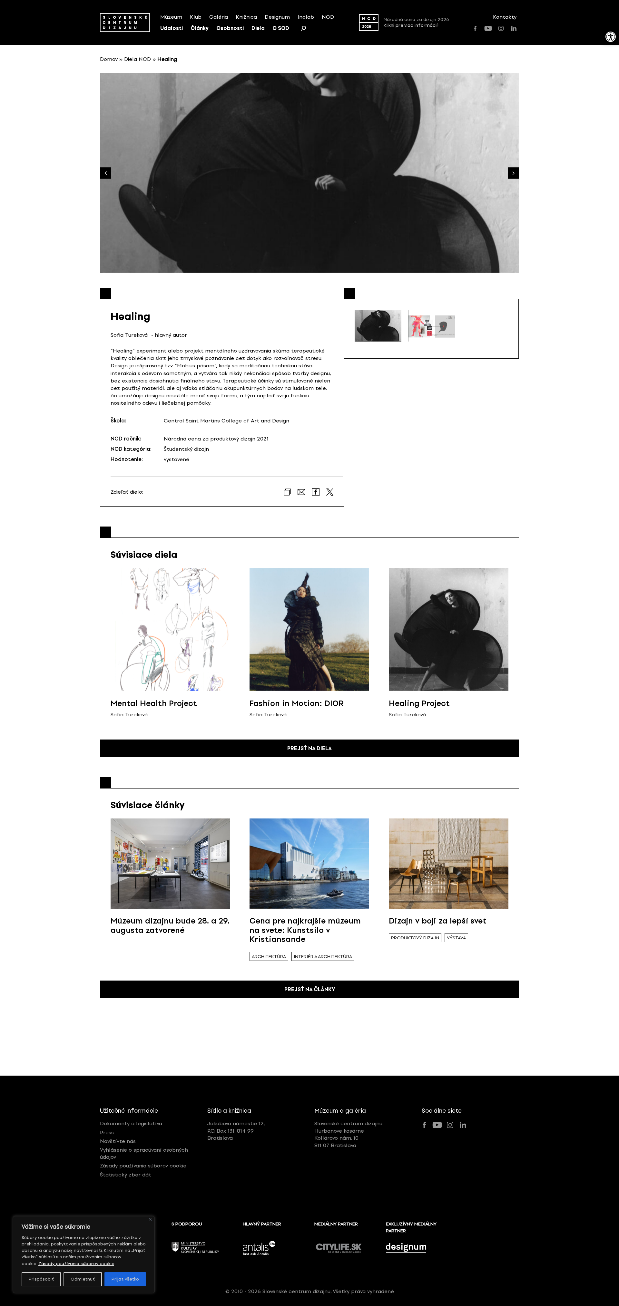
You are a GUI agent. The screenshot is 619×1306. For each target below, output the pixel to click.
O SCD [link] (280, 28)
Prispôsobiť (41, 1279)
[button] (513, 173)
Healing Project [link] (419, 703)
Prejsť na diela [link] (309, 748)
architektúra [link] (269, 956)
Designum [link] (277, 17)
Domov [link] (109, 59)
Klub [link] (195, 17)
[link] (610, 36)
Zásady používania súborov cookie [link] (76, 1263)
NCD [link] (328, 17)
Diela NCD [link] (137, 59)
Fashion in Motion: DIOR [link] (297, 703)
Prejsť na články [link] (309, 989)
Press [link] (107, 1132)
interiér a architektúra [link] (323, 956)
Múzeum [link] (171, 17)
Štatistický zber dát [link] (125, 1175)
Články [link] (200, 28)
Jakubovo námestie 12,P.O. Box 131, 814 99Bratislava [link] (236, 1130)
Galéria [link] (218, 17)
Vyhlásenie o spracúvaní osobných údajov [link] (144, 1153)
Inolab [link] (306, 17)
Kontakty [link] (504, 17)
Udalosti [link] (171, 28)
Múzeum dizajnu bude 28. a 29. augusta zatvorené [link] (170, 925)
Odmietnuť (83, 1279)
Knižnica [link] (246, 17)
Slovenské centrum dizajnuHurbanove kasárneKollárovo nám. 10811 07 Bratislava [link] (348, 1134)
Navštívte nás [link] (118, 1141)
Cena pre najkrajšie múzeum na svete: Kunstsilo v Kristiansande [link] (305, 930)
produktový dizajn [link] (415, 938)
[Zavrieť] (150, 1219)
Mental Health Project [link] (154, 703)
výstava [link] (456, 938)
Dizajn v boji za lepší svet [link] (437, 920)
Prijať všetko (125, 1279)
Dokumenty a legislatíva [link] (131, 1123)
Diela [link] (258, 28)
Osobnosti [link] (230, 28)
